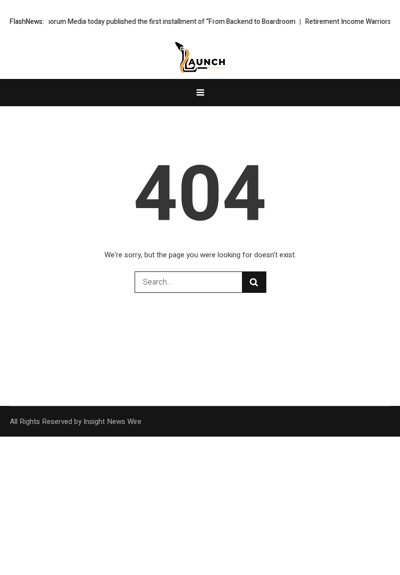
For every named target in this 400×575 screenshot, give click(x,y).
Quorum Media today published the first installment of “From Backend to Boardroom (163, 22)
